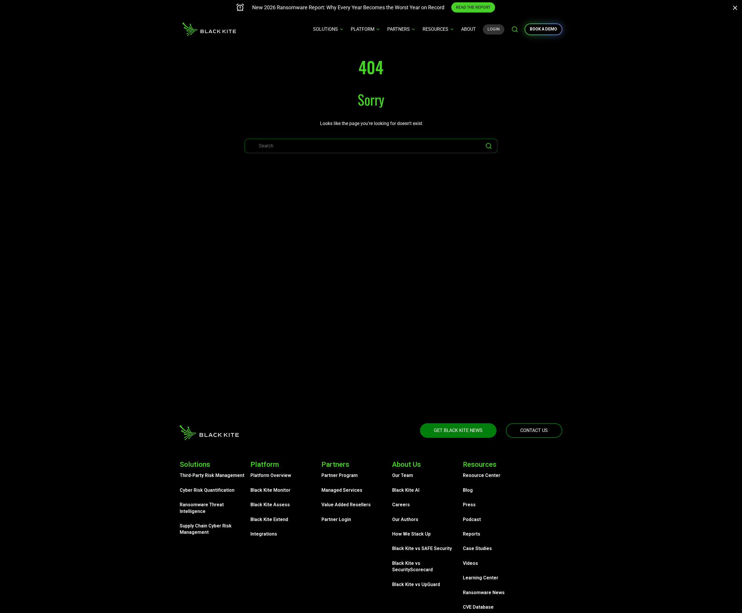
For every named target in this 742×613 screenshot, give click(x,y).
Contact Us (534, 430)
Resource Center (481, 475)
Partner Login (336, 519)
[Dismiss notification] (737, 8)
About (468, 29)
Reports (471, 534)
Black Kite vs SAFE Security (422, 548)
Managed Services (341, 490)
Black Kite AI (405, 490)
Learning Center (480, 578)
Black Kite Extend (269, 519)
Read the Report (473, 7)
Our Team (402, 475)
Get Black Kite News (458, 430)
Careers (401, 504)
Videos (470, 563)
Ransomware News (484, 592)
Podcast (472, 519)
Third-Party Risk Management (212, 475)
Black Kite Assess (270, 504)
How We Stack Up (411, 534)
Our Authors (405, 519)
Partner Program (339, 475)
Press (469, 504)
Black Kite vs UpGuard (416, 584)
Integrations (263, 534)
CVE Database (478, 607)
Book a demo (543, 29)
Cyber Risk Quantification (207, 490)
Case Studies (477, 548)
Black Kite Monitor (270, 490)
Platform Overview (270, 475)
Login (494, 29)
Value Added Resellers (346, 504)
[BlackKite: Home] (209, 29)
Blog (468, 490)
